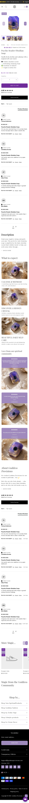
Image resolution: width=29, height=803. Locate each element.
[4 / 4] (19, 38)
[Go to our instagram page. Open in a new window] (6, 766)
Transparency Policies (8, 754)
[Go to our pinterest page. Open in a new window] (18, 766)
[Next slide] (25, 23)
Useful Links (5, 750)
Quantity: (3, 76)
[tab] (23, 109)
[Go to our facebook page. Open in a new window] (2, 766)
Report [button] (16, 133)
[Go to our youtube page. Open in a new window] (14, 766)
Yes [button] (13, 133)
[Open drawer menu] (2, 6)
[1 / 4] (3, 38)
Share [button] (20, 133)
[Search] (6, 6)
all (8, 45)
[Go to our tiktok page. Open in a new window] (10, 766)
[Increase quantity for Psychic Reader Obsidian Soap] (16, 79)
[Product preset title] (11, 658)
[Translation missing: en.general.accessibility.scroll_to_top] (26, 795)
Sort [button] (2, 104)
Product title (5, 671)
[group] (14, 90)
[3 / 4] (14, 38)
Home (3, 45)
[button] (13, 226)
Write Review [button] (14, 97)
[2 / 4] (9, 38)
